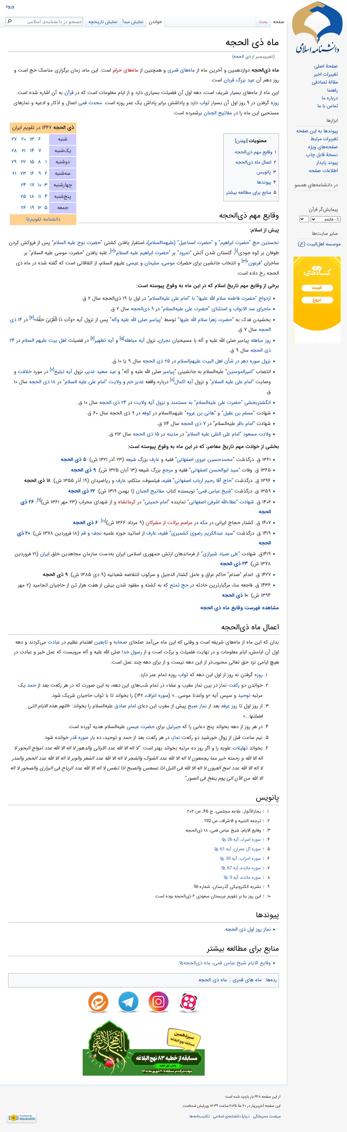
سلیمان (151, 263)
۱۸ (32, 196)
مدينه (172, 434)
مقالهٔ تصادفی (325, 82)
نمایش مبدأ (133, 21)
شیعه (131, 460)
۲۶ (23, 208)
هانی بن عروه (200, 413)
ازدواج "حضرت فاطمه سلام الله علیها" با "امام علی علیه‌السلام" (209, 298)
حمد (31, 685)
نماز (176, 738)
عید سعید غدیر (101, 372)
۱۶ (32, 173)
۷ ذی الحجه (193, 424)
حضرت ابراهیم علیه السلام (142, 253)
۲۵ (23, 196)
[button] (273, 139)
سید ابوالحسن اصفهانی (215, 470)
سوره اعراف (157, 695)
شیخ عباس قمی (214, 491)
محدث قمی (90, 103)
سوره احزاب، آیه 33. (242, 858)
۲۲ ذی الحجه (81, 491)
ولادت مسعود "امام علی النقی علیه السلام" (228, 434)
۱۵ (32, 162)
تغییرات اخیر (326, 74)
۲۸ (14, 151)
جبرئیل (173, 727)
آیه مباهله (134, 340)
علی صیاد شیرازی (220, 554)
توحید (244, 695)
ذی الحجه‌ (242, 56)
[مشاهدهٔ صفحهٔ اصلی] (317, 27)
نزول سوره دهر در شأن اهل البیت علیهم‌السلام (224, 361)
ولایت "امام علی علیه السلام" (92, 382)
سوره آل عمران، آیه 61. (240, 849)
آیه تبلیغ (63, 372)
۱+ (14, 173)
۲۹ (14, 162)
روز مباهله (261, 340)
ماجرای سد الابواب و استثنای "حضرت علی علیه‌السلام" (216, 309)
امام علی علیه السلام (231, 382)
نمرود (184, 253)
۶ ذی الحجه (85, 523)
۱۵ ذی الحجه (146, 434)
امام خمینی (156, 502)
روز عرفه (229, 706)
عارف (154, 460)
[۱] (236, 251)
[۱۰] (103, 521)
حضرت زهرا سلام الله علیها (206, 320)
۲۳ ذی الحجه (234, 564)
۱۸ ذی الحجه (42, 382)
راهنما (332, 90)
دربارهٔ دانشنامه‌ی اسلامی (231, 1116)
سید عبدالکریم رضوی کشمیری (202, 533)
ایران (44, 554)
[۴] (31, 318)
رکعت (234, 685)
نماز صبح (197, 706)
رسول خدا (132, 652)
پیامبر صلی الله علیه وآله (136, 320)
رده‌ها (271, 980)
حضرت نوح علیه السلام (77, 243)
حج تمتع (179, 585)
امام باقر (245, 424)
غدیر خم (135, 382)
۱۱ (39, 196)
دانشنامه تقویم (45, 219)
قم (83, 533)
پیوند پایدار (327, 163)
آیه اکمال (184, 382)
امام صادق (125, 706)
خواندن (155, 21)
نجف (96, 533)
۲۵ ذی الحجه (156, 361)
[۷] (52, 370)
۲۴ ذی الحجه (112, 402)
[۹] (39, 500)
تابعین (101, 642)
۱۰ (39, 185)
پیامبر (169, 372)
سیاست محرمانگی (267, 1116)
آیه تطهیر (104, 340)
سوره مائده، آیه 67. (243, 868)
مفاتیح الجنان (218, 113)
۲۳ (23, 173)
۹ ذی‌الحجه (142, 309)
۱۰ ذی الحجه (235, 595)
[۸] (172, 380)
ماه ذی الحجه (213, 980)
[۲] (112, 251)
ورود (9, 6)
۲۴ (23, 185)
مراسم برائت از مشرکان (169, 523)
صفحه (278, 21)
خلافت (25, 372)
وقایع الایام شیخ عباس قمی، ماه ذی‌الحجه (227, 963)
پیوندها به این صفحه (317, 131)
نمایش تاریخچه (102, 21)
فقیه (167, 481)
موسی (168, 263)
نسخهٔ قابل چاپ (322, 155)
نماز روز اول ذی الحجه (248, 929)
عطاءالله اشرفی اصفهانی (212, 502)
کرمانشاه (127, 502)
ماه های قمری (247, 980)
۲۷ (14, 139)
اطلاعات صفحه (323, 171)
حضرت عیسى (141, 727)
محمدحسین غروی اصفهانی (205, 460)
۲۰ (23, 139)
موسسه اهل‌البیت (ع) (319, 244)
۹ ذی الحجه (83, 470)
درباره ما (330, 98)
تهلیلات (240, 748)
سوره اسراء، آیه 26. (243, 839)
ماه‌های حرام (125, 70)
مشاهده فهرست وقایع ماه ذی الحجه (239, 608)
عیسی (132, 263)
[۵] (122, 338)
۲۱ (23, 151)
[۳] (244, 261)
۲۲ (23, 162)
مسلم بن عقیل (238, 413)
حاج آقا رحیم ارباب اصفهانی (203, 481)
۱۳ (32, 139)
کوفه (146, 413)
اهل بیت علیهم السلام (44, 340)
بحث (263, 21)
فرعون (254, 263)
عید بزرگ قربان (239, 80)
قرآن (69, 93)
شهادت (247, 502)
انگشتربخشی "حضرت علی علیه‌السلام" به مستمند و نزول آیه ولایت (202, 402)
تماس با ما (327, 106)
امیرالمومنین (239, 372)
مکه (204, 523)
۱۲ (39, 208)
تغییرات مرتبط (324, 139)
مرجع (167, 470)
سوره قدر (79, 738)
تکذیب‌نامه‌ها (199, 1116)
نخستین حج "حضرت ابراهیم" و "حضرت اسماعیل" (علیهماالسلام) (213, 243)
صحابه (120, 642)
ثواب (204, 103)
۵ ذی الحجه (73, 460)
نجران (164, 340)
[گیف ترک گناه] (317, 300)
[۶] (92, 338)
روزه (275, 103)
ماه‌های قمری (181, 70)
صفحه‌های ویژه (323, 147)
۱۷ (32, 185)
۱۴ (32, 151)
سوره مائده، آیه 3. (244, 877)
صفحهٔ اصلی (326, 66)
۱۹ (32, 208)
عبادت (54, 642)
